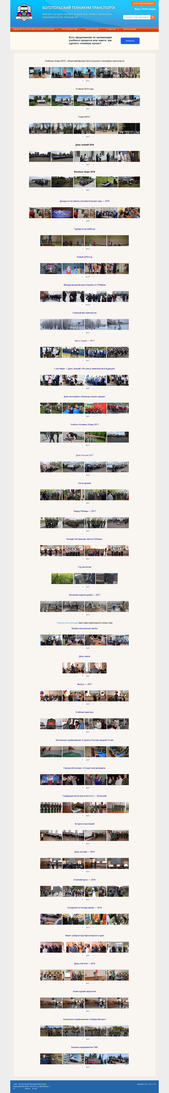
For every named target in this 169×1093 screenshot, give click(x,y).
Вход (137, 9)
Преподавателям (70, 29)
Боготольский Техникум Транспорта (78, 8)
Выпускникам (129, 29)
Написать (130, 41)
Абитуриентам (91, 29)
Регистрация (148, 9)
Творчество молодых (67, 622)
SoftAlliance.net (150, 1084)
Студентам (111, 29)
